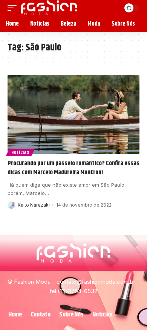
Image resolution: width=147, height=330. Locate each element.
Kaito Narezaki (34, 205)
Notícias (20, 152)
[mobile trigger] (14, 8)
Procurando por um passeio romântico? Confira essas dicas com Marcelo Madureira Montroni (73, 167)
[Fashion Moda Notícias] (49, 8)
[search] (113, 8)
